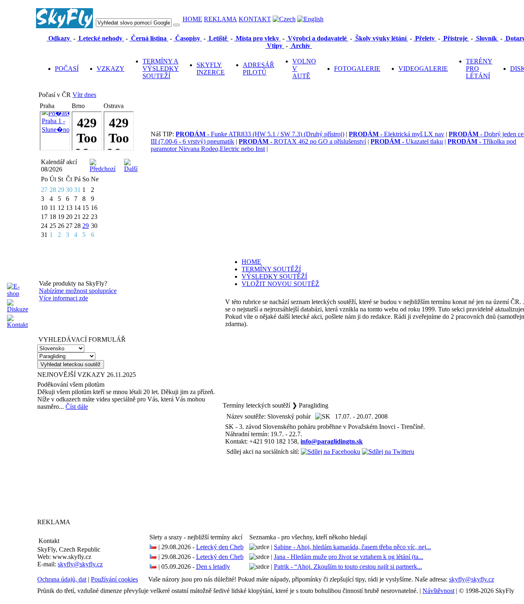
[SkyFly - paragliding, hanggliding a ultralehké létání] (64, 26)
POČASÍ (67, 68)
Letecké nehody (100, 38)
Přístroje (455, 38)
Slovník (486, 38)
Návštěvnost (438, 590)
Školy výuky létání (381, 38)
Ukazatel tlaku (406, 141)
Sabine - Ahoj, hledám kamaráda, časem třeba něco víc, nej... (352, 546)
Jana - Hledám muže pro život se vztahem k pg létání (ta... (348, 556)
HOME (192, 19)
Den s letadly (213, 566)
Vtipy (274, 45)
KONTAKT (255, 19)
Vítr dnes (84, 94)
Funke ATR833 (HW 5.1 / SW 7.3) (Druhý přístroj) (260, 134)
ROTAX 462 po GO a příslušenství (302, 141)
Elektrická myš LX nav (396, 134)
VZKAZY (110, 68)
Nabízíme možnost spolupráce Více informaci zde (78, 294)
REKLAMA (220, 19)
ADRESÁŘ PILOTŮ (258, 68)
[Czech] (284, 19)
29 (85, 225)
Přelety (424, 38)
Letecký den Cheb (220, 546)
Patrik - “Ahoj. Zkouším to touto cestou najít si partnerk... (348, 566)
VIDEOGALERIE (423, 68)
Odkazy (59, 38)
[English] (310, 19)
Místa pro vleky (257, 38)
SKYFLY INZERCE (210, 68)
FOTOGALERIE (357, 68)
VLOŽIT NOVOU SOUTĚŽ (280, 283)
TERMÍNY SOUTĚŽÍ (271, 269)
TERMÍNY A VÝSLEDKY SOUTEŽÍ (160, 68)
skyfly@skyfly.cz (80, 564)
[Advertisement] (88, 464)
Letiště (218, 38)
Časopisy (188, 38)
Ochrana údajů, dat (61, 579)
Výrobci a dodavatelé (317, 38)
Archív (300, 45)
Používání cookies (114, 579)
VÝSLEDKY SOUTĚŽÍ (274, 276)
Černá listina (148, 38)
